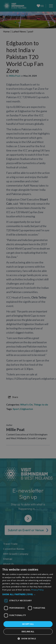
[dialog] (28, 604)
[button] (28, 594)
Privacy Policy (37, 589)
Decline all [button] (28, 631)
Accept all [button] (28, 624)
